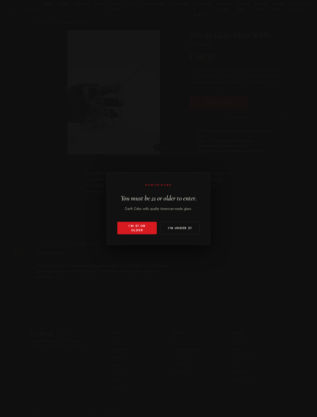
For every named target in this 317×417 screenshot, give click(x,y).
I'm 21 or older (137, 228)
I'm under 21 (180, 228)
